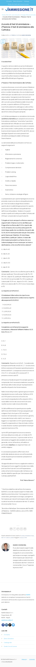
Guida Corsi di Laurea (10, 646)
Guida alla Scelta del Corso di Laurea (18, 4)
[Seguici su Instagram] (6, 624)
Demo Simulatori (17, 1)
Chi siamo (9, 1)
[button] (2, 9)
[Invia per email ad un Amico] (21, 529)
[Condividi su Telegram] (24, 529)
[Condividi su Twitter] (18, 529)
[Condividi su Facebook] (14, 529)
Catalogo (26, 1)
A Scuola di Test (23, 537)
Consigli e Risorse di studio (28, 15)
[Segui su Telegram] (13, 624)
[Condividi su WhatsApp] (11, 529)
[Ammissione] (19, 9)
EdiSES (28, 594)
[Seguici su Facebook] (3, 624)
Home (3, 15)
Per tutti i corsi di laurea (13, 15)
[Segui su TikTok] (9, 624)
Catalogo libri (8, 642)
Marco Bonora (26, 35)
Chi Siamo (7, 634)
